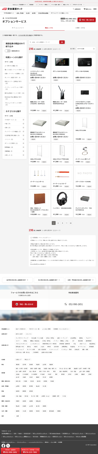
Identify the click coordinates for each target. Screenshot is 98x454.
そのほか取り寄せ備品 (25, 35)
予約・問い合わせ (88, 20)
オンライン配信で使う (12, 77)
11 (70, 223)
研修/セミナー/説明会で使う (13, 82)
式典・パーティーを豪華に (14, 73)
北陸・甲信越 (20, 13)
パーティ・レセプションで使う (14, 88)
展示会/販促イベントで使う (14, 93)
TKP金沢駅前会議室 (43, 13)
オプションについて (18, 28)
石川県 (27, 13)
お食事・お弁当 (80, 28)
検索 (62, 42)
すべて (9, 62)
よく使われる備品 (11, 66)
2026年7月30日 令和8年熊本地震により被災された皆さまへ (49, 1)
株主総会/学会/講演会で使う (13, 98)
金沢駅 (34, 13)
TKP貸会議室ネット (9, 13)
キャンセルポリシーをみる (37, 264)
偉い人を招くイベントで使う (14, 70)
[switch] (8, 50)
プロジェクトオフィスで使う (13, 104)
